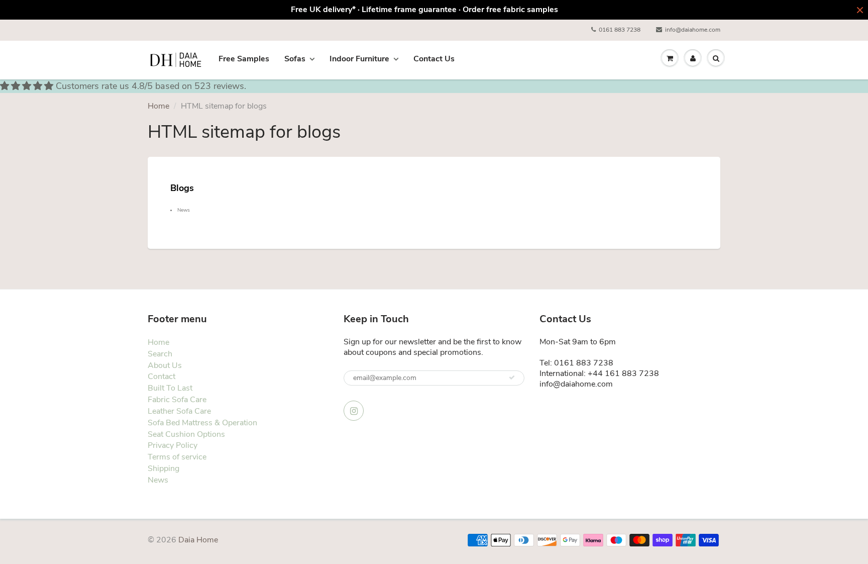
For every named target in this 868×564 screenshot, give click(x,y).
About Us (165, 365)
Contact (161, 376)
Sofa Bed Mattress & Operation (202, 422)
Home (158, 106)
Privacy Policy (172, 445)
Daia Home (198, 539)
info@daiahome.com (692, 30)
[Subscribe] (511, 377)
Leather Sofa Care (179, 411)
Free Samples (244, 58)
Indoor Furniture (359, 58)
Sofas (294, 58)
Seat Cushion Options (186, 434)
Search (160, 353)
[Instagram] (354, 411)
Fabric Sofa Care (177, 399)
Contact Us (434, 58)
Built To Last (170, 388)
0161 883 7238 (619, 30)
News (183, 210)
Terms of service (177, 456)
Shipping (163, 468)
